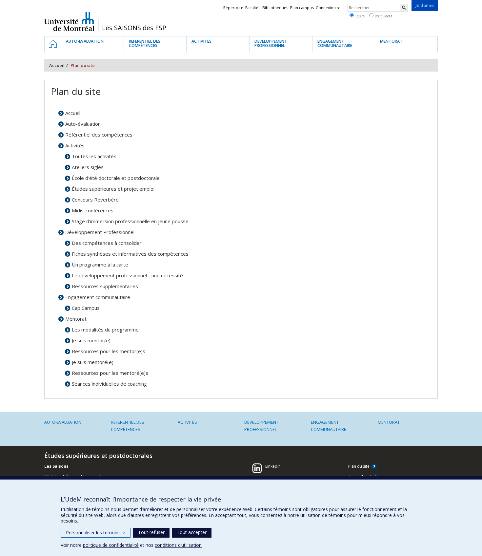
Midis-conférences (92, 210)
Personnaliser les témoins (95, 532)
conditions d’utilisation (178, 545)
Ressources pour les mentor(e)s (108, 351)
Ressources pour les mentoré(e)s (110, 373)
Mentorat (76, 318)
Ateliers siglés (88, 167)
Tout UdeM (382, 15)
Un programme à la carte (100, 264)
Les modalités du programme (105, 329)
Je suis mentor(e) (91, 340)
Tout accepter (192, 532)
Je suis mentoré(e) (92, 362)
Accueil (57, 65)
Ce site (359, 15)
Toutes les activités (94, 156)
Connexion (326, 8)
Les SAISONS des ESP (134, 28)
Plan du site (359, 466)
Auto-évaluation (83, 123)
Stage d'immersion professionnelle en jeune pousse (130, 221)
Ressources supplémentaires (105, 286)
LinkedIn (273, 466)
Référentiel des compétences (98, 134)
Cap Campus (86, 308)
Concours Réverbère (95, 199)
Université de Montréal (69, 21)
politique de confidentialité (111, 545)
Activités (75, 145)
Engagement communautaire (97, 297)
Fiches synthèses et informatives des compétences (130, 253)
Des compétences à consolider (107, 243)
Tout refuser (151, 532)
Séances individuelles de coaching (109, 383)
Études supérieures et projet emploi (113, 188)
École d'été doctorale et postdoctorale (116, 178)
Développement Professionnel (99, 232)
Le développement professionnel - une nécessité (127, 275)
